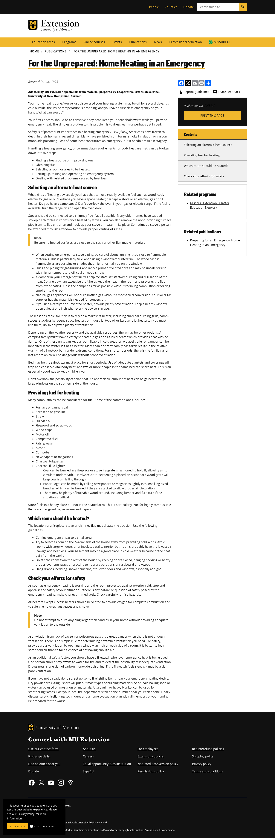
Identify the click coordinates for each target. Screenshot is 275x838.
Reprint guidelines (196, 92)
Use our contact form (43, 749)
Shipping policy (202, 756)
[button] (42, 826)
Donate (188, 7)
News (158, 42)
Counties (171, 7)
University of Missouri (57, 727)
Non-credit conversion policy (158, 764)
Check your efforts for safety (204, 176)
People (154, 7)
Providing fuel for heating (202, 155)
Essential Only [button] (17, 826)
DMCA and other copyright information (121, 830)
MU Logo (31, 727)
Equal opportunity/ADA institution (107, 764)
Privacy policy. (167, 830)
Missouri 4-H (223, 42)
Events (117, 42)
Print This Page (212, 116)
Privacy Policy (26, 814)
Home (34, 51)
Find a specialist (39, 756)
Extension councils (151, 756)
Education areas (43, 42)
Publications (138, 42)
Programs (69, 42)
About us (89, 749)
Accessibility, (151, 830)
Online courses (94, 42)
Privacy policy (201, 764)
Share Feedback (229, 92)
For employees (148, 749)
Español (88, 771)
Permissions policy (151, 771)
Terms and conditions (207, 771)
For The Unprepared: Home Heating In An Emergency (116, 51)
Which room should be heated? (206, 166)
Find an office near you (44, 764)
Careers (88, 756)
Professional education (185, 42)
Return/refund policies (208, 749)
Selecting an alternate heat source (208, 145)
